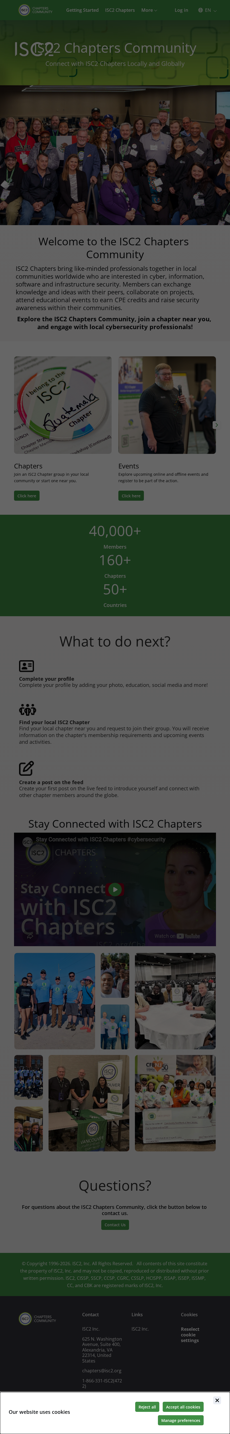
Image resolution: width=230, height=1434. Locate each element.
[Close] (217, 1400)
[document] (115, 1413)
